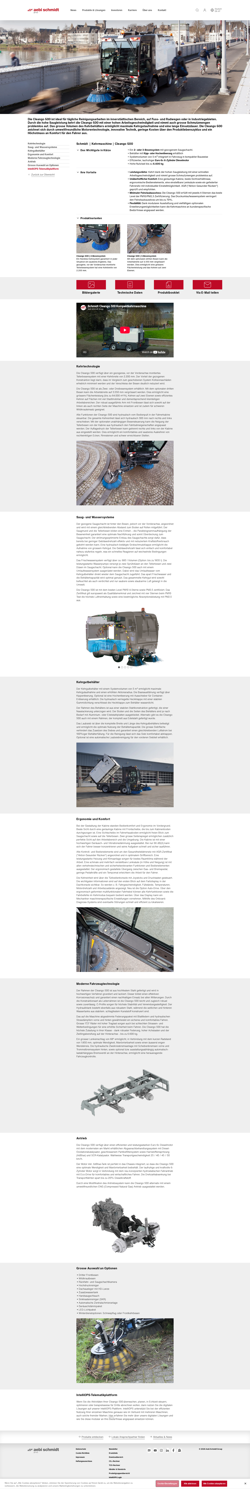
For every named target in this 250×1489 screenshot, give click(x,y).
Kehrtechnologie (36, 143)
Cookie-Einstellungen (167, 1483)
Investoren (116, 10)
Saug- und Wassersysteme (42, 147)
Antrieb (32, 161)
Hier (111, 1415)
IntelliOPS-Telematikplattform (43, 169)
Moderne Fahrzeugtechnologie (44, 158)
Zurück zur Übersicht (43, 174)
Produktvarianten (91, 218)
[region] (125, 1484)
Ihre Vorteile (88, 172)
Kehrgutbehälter (36, 150)
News (73, 10)
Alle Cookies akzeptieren (214, 1483)
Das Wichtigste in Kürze (95, 150)
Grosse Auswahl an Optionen (43, 165)
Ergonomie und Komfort (40, 154)
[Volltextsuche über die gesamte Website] (197, 10)
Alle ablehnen (190, 1483)
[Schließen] (245, 1483)
